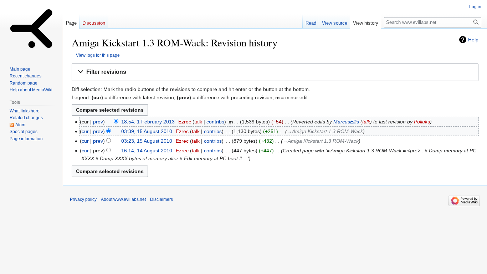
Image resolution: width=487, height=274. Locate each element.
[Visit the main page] (31, 28)
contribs (215, 122)
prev (98, 122)
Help (473, 39)
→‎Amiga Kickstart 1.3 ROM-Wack (325, 131)
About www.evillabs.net (123, 199)
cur (85, 131)
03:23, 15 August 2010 (146, 141)
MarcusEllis (346, 122)
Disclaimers (161, 199)
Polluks (422, 122)
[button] (275, 72)
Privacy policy (83, 199)
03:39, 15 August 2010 (146, 131)
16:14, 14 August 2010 (146, 150)
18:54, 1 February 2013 (148, 122)
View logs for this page (98, 55)
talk (198, 122)
